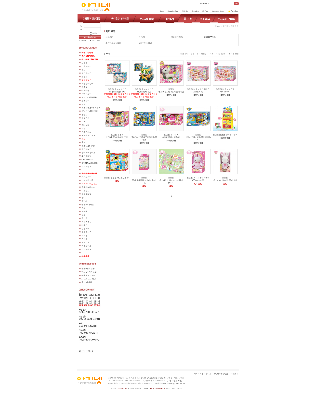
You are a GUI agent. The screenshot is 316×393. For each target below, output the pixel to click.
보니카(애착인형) (89, 97)
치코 (83, 121)
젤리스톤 (85, 118)
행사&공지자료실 (89, 272)
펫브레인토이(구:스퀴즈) (90, 108)
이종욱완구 (86, 222)
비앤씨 (84, 201)
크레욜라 (85, 125)
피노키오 (85, 242)
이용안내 (234, 374)
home (218, 26)
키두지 (84, 128)
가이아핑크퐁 (87, 180)
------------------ (87, 253)
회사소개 (197, 374)
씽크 (83, 208)
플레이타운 (143, 43)
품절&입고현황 (88, 268)
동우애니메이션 (88, 187)
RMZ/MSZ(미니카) (89, 163)
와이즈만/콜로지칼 (89, 111)
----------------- (87, 170)
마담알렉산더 (87, 83)
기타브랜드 (86, 166)
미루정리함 (86, 194)
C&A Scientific (87, 159)
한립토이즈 (86, 246)
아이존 (84, 211)
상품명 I (204, 54)
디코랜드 (85, 191)
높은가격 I (195, 54)
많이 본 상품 (234, 54)
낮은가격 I (184, 54)
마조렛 (84, 87)
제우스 (84, 225)
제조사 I (213, 54)
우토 (83, 215)
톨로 (83, 142)
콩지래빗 (175, 37)
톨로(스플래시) (88, 146)
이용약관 (207, 374)
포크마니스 (86, 149)
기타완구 (235, 26)
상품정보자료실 (88, 275)
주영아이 (85, 229)
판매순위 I (222, 54)
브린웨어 (85, 101)
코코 (140, 37)
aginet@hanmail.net (176, 383)
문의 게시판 (86, 282)
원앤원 (84, 218)
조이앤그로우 (111, 43)
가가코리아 (86, 177)
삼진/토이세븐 (87, 204)
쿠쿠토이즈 (86, 232)
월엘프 (84, 115)
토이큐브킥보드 (88, 135)
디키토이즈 (86, 73)
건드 (83, 70)
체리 (107, 37)
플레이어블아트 (88, 153)
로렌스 (84, 77)
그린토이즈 (86, 66)
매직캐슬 (85, 90)
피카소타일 (86, 156)
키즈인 (84, 235)
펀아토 (84, 239)
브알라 (84, 104)
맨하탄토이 (86, 94)
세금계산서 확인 (88, 279)
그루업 (84, 63)
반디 (83, 197)
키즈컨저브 (86, 132)
